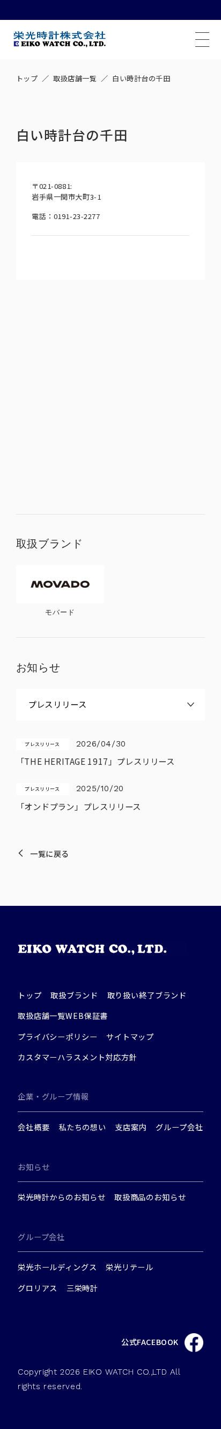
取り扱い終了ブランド (147, 995)
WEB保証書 (86, 1015)
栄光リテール (129, 1266)
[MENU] (202, 39)
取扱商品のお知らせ (150, 1196)
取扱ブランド (74, 995)
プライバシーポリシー (58, 1036)
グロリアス (37, 1287)
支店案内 (130, 1126)
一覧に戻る (49, 853)
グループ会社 (179, 1126)
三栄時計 (82, 1287)
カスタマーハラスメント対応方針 (77, 1056)
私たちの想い (82, 1126)
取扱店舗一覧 (75, 78)
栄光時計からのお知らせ (61, 1196)
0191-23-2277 (77, 216)
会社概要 (33, 1126)
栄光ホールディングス (57, 1266)
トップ (27, 78)
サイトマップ (130, 1036)
